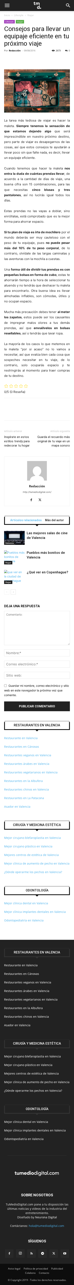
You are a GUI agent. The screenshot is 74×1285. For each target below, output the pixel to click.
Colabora (30, 1273)
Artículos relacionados (26, 520)
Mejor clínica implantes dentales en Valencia (35, 912)
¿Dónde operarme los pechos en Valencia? (33, 872)
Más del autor (54, 520)
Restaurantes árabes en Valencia (26, 764)
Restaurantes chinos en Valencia (26, 789)
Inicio (7, 15)
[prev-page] (6, 592)
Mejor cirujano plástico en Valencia (28, 846)
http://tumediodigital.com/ (37, 492)
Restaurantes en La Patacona (24, 798)
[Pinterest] (27, 60)
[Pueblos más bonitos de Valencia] (14, 557)
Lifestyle (18, 15)
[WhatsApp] (36, 60)
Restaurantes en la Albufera (23, 781)
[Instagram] (20, 1253)
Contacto (44, 1273)
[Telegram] (42, 1254)
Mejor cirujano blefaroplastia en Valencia (32, 838)
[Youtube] (65, 1254)
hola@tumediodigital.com (46, 1226)
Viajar (30, 15)
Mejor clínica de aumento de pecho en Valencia (36, 863)
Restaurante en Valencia (21, 738)
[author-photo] (37, 480)
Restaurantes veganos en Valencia (27, 755)
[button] (7, 5)
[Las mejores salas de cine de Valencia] (14, 538)
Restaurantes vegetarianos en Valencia (31, 772)
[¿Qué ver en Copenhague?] (14, 577)
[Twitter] (18, 60)
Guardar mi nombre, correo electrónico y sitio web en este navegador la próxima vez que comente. (36, 690)
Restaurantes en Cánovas (21, 747)
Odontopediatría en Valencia (24, 920)
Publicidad (57, 1268)
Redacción (15, 50)
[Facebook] (8, 60)
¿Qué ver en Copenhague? (47, 572)
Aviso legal (14, 1268)
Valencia (9, 543)
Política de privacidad (36, 1268)
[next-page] (13, 592)
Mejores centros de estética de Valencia (31, 855)
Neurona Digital (46, 1217)
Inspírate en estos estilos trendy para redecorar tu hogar (17, 441)
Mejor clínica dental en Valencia (26, 903)
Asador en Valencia (17, 806)
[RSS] (31, 1254)
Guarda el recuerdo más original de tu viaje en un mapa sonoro (53, 441)
